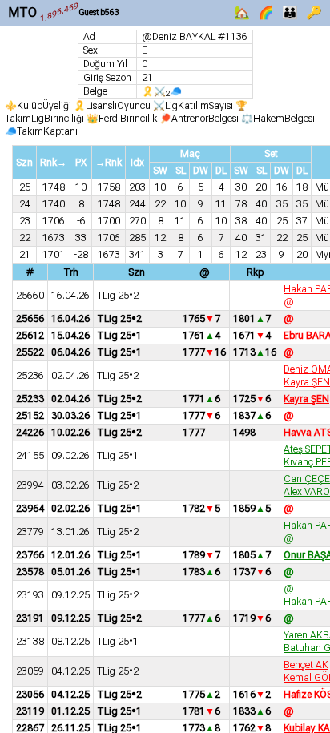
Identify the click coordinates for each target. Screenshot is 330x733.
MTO (22, 12)
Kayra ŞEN (307, 382)
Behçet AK (306, 665)
